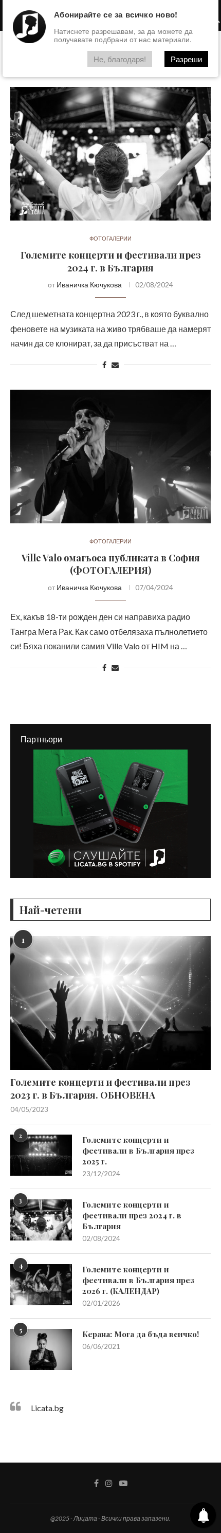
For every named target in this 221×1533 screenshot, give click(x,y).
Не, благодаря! (120, 58)
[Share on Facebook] (104, 364)
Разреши (186, 58)
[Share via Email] (115, 364)
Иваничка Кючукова (89, 284)
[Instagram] (109, 1483)
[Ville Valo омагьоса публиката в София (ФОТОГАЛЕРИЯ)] (110, 456)
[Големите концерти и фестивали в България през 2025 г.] (41, 1155)
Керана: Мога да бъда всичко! (140, 1334)
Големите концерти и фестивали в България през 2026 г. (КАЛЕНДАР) (138, 1280)
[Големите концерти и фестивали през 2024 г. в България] (110, 154)
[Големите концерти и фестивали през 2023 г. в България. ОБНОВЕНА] (110, 1003)
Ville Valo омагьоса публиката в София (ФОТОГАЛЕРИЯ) (111, 564)
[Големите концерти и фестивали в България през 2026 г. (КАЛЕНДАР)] (41, 1284)
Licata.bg (47, 1408)
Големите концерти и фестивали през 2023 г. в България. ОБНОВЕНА (100, 1088)
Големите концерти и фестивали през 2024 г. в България (111, 261)
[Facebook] (96, 1483)
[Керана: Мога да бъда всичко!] (41, 1349)
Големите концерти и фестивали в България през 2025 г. (138, 1150)
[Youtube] (123, 1483)
